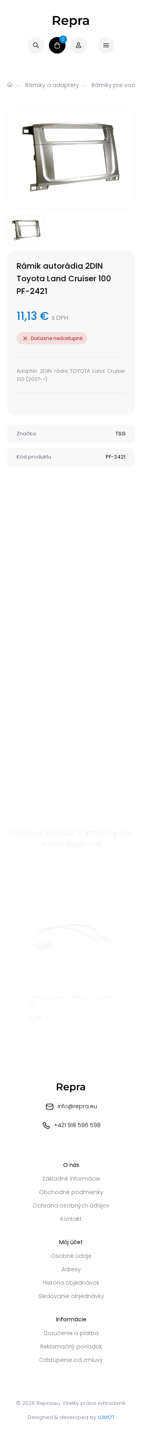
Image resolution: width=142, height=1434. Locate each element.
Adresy (71, 1269)
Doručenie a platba (71, 1333)
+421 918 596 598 (77, 1125)
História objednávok (71, 1283)
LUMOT (106, 1417)
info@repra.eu (77, 1106)
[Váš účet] (78, 45)
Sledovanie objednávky (71, 1296)
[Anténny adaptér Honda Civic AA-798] (71, 953)
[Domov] (10, 85)
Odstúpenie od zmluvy (71, 1360)
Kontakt (71, 1219)
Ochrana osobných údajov (71, 1205)
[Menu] (106, 45)
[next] (128, 864)
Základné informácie (71, 1179)
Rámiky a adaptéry (52, 85)
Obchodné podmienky (71, 1192)
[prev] (111, 864)
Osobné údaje (71, 1256)
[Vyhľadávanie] (36, 45)
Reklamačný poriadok (71, 1346)
